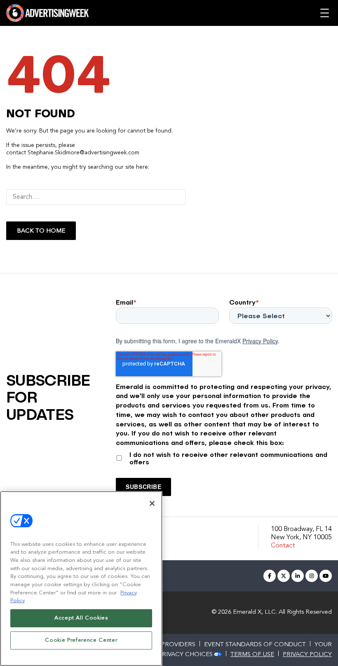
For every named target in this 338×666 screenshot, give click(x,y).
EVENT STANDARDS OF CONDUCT (255, 645)
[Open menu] (324, 13)
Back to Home (41, 231)
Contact (283, 546)
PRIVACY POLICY (307, 655)
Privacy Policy (260, 341)
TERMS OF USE (252, 655)
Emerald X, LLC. (255, 612)
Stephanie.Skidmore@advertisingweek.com (83, 153)
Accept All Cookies (81, 618)
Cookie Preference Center (81, 640)
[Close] (152, 503)
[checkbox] (224, 457)
